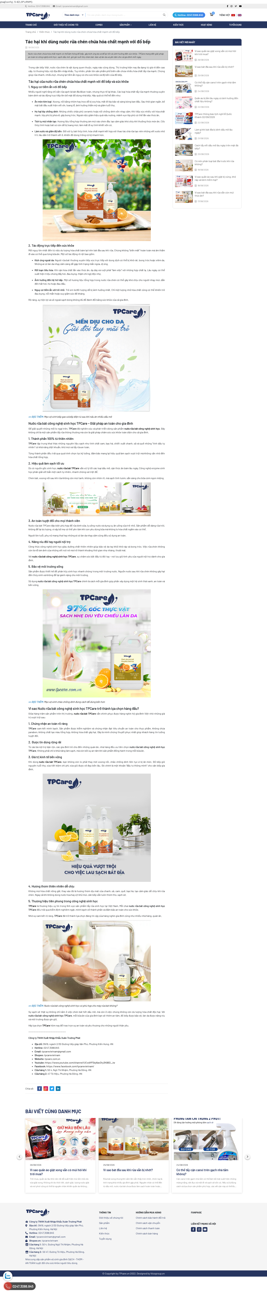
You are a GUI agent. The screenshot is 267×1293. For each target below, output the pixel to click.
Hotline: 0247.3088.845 (190, 14)
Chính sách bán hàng (147, 1233)
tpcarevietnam (52, 1055)
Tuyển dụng (235, 25)
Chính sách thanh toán (148, 1228)
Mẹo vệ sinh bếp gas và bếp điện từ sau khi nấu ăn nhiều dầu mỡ (78, 416)
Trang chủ (30, 31)
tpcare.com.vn (52, 1058)
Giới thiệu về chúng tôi (66, 25)
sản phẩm (125, 25)
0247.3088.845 (43, 6)
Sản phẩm (104, 1222)
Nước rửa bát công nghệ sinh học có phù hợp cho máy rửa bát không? (80, 1005)
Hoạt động (206, 25)
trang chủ (31, 25)
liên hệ (152, 25)
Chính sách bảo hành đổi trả (150, 1217)
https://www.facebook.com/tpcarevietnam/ (70, 1066)
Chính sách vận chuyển (148, 1222)
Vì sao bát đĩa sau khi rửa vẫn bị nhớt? (214, 66)
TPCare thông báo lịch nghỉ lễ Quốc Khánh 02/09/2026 (213, 115)
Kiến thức (178, 25)
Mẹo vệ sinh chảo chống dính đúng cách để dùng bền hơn (74, 701)
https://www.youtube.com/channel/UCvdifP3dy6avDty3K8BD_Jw (80, 1062)
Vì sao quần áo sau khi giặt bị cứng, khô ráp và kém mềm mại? (215, 178)
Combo (99, 25)
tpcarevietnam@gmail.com (75, 6)
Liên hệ (103, 1228)
